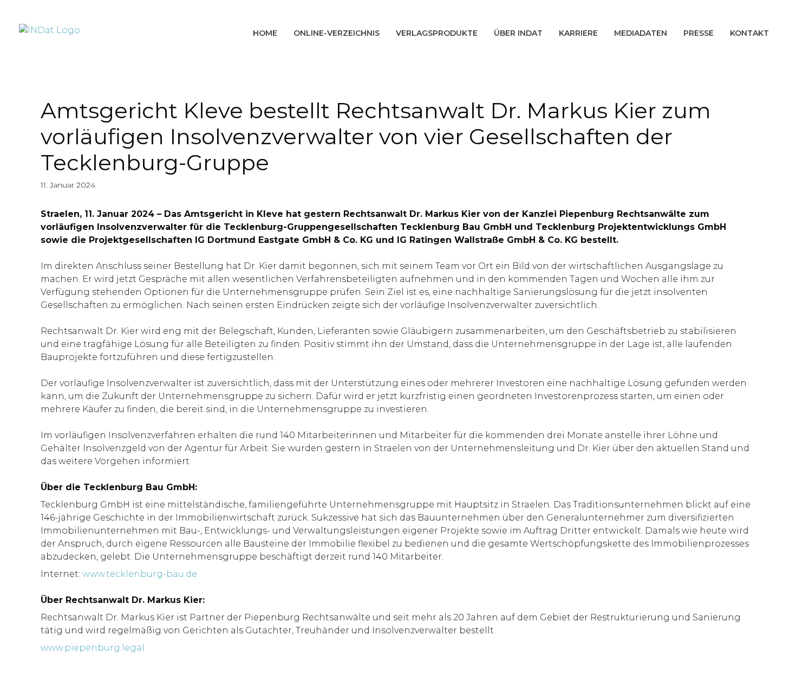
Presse (698, 33)
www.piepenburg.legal (93, 648)
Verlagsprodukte (437, 33)
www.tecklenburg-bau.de (139, 574)
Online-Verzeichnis (336, 33)
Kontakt (749, 33)
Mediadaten (640, 33)
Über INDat (518, 33)
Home (265, 33)
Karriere (578, 33)
